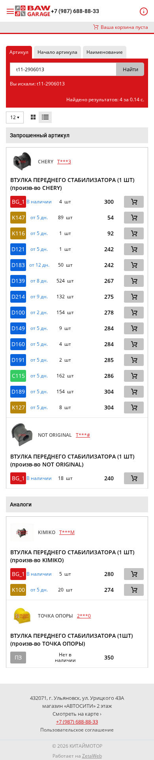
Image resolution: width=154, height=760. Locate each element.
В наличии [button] (39, 201)
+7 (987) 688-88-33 (75, 11)
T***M (67, 532)
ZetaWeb (92, 755)
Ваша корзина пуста (123, 27)
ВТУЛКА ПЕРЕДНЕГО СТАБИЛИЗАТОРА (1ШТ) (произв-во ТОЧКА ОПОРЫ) (71, 639)
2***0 (84, 615)
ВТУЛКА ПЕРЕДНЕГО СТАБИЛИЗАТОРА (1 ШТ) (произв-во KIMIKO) (72, 556)
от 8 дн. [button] (39, 281)
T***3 (64, 161)
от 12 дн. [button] (39, 265)
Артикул (18, 52)
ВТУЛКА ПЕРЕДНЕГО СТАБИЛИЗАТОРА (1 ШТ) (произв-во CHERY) (72, 183)
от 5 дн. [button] (39, 217)
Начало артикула (57, 52)
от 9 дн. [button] (39, 296)
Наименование (104, 52)
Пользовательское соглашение (77, 729)
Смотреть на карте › (77, 713)
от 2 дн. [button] (39, 312)
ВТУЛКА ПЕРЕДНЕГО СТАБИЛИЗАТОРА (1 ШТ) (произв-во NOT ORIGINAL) (72, 460)
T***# (83, 435)
